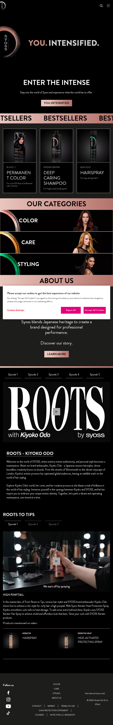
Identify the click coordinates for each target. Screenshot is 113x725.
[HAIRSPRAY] (93, 161)
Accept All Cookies (94, 310)
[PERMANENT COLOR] (19, 161)
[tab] (13, 374)
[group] (56, 161)
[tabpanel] (56, 412)
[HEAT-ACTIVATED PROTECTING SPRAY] (84, 642)
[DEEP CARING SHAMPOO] (56, 161)
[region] (56, 302)
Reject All (71, 310)
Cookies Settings (15, 310)
